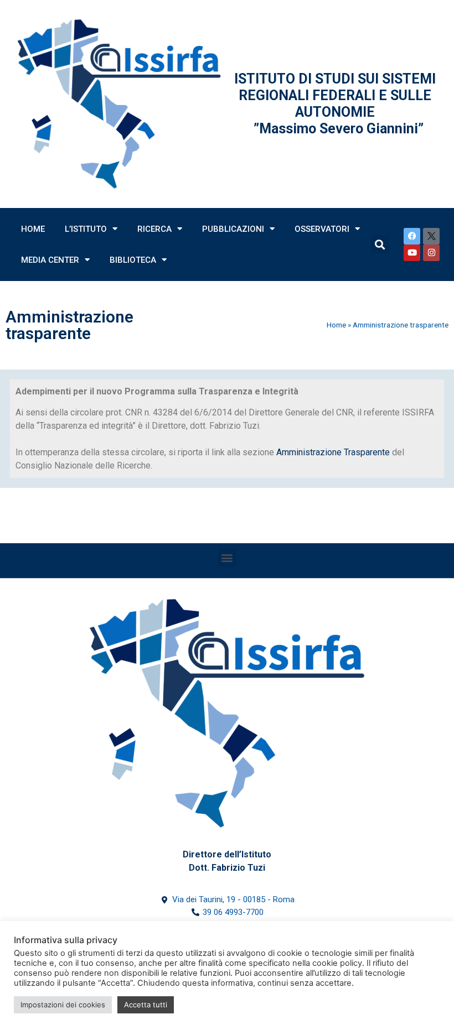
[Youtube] (412, 253)
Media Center (50, 260)
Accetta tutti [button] (145, 1004)
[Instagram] (431, 253)
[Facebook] (412, 236)
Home (33, 229)
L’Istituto (86, 229)
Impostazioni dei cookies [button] (62, 1004)
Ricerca (154, 229)
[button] (227, 558)
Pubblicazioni (233, 229)
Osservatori (322, 229)
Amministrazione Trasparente (333, 452)
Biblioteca (133, 260)
